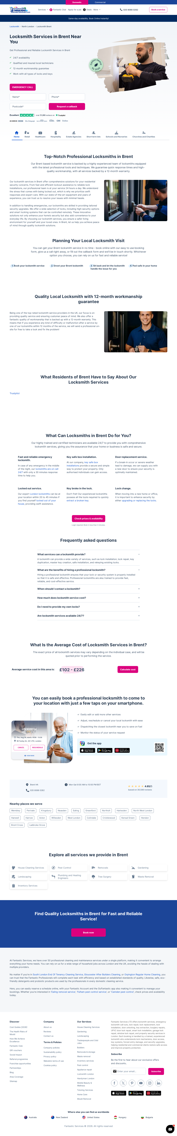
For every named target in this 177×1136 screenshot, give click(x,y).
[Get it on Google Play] (104, 750)
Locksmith (14, 26)
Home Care (82, 1094)
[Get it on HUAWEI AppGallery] (122, 750)
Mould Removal (84, 1099)
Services (42, 9)
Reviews (47, 1031)
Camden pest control (122, 991)
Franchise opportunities (20, 1063)
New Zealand (62, 1117)
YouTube (141, 1083)
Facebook (114, 1083)
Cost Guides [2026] (18, 1027)
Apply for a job (74, 9)
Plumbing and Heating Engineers (69, 876)
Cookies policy (50, 1065)
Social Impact (16, 1055)
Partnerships (15, 1068)
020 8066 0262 (130, 10)
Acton (42, 818)
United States (93, 1117)
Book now (88, 932)
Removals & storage (86, 1052)
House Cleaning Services (31, 867)
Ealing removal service (63, 991)
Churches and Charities (143, 136)
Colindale (91, 818)
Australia (33, 1117)
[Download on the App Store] (87, 750)
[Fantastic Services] (20, 9)
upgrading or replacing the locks (139, 500)
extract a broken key (77, 500)
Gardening (143, 867)
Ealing (76, 810)
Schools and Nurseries (116, 136)
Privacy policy (50, 1056)
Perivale (31, 810)
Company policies (52, 1047)
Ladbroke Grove (37, 825)
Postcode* (18, 106)
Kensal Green (128, 818)
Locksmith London (85, 1074)
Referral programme (19, 1059)
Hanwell (15, 818)
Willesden (56, 818)
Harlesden (122, 810)
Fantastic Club (59, 9)
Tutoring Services (85, 1090)
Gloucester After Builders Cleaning (102, 974)
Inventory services (85, 1061)
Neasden (62, 810)
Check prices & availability (89, 518)
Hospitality (56, 136)
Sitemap (13, 1081)
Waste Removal (146, 876)
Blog (12, 1072)
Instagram (149, 1083)
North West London (142, 810)
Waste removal (83, 1056)
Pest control (82, 1065)
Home (16, 136)
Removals (103, 867)
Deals (89, 9)
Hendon (145, 818)
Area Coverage (16, 1077)
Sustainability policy (53, 1052)
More (95, 9)
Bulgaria (149, 1117)
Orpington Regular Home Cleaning (142, 974)
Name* (16, 96)
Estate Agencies (73, 136)
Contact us (48, 1036)
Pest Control (64, 867)
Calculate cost (128, 669)
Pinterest (132, 1083)
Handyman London (85, 1078)
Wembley (15, 810)
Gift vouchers (16, 1050)
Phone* (55, 96)
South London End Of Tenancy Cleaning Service (58, 974)
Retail (27, 136)
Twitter (123, 1083)
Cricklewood (109, 818)
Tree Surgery (104, 876)
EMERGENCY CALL (22, 87)
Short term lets (94, 136)
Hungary (122, 1117)
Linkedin (158, 1083)
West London (74, 818)
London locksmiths (40, 493)
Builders (80, 1047)
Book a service (158, 9)
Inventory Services (27, 885)
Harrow (29, 818)
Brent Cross (17, 825)
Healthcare (40, 136)
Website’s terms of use (54, 1061)
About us (48, 1027)
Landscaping (24, 876)
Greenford (90, 810)
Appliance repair (84, 1069)
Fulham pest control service (91, 991)
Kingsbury (46, 810)
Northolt (106, 810)
